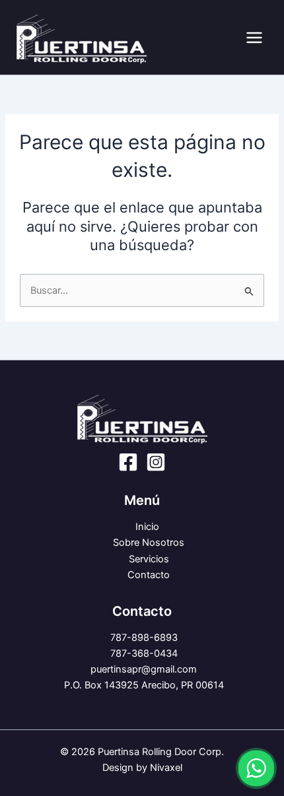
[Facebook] (128, 462)
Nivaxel (166, 768)
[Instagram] (156, 462)
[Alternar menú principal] (254, 37)
